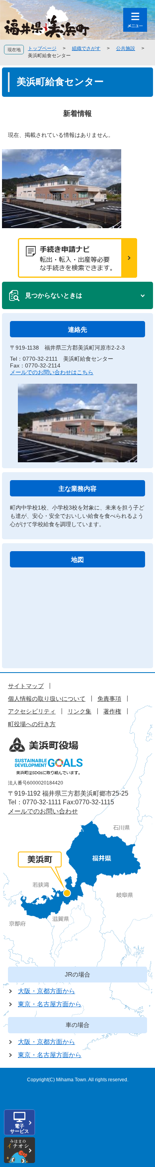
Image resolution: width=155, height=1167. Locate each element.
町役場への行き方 (32, 724)
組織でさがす (86, 48)
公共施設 (125, 48)
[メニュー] (135, 20)
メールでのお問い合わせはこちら (51, 372)
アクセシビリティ (32, 711)
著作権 (112, 711)
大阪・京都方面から (46, 991)
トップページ (42, 48)
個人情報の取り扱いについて (46, 698)
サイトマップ (26, 686)
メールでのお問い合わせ (43, 811)
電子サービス (19, 1128)
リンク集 (79, 711)
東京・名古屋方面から (49, 1004)
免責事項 (109, 698)
